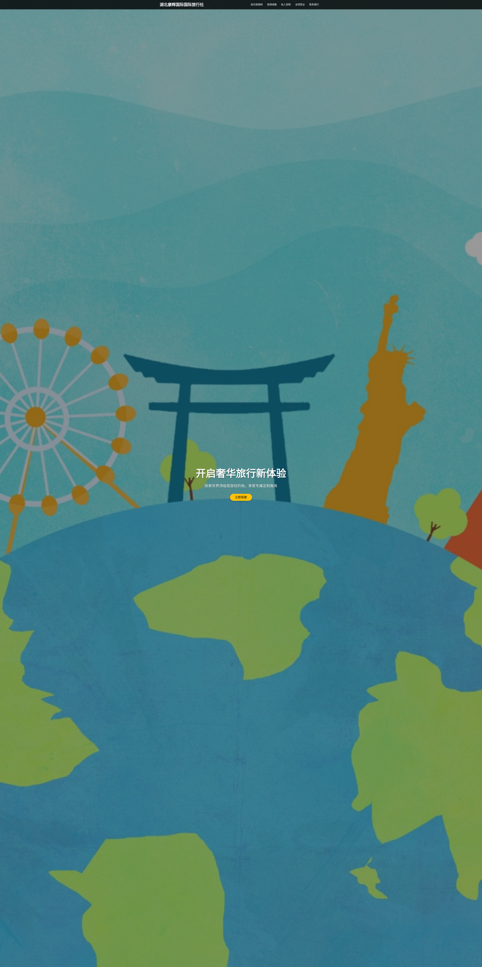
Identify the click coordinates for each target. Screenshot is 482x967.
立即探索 (241, 497)
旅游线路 (272, 4)
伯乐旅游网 (257, 4)
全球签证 (300, 4)
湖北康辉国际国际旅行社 (182, 4)
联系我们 (314, 4)
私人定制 (286, 4)
